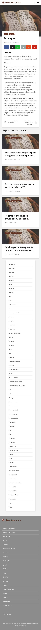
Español (5, 577)
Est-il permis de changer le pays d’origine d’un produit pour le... (20, 154)
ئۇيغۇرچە (5, 581)
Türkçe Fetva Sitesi (9, 532)
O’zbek (5, 569)
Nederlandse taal (8, 589)
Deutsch (5, 545)
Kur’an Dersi (7, 536)
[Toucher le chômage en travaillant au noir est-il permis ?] (20, 204)
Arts (6, 34)
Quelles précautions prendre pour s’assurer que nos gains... (19, 249)
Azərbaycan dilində (9, 549)
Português (6, 561)
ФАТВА (5, 557)
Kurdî (5, 585)
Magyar (5, 597)
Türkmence (6, 601)
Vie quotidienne (16, 138)
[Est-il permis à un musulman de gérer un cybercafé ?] (20, 173)
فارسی (5, 565)
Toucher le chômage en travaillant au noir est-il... (17, 217)
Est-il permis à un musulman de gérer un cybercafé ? (20, 185)
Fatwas (11, 34)
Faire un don (7, 614)
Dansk (5, 593)
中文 (4, 573)
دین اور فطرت (7, 605)
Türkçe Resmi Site (9, 528)
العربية (5, 541)
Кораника (6, 553)
